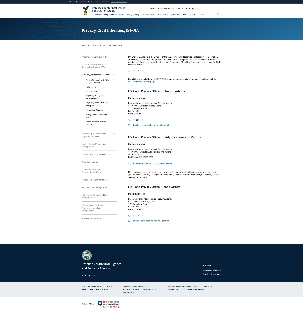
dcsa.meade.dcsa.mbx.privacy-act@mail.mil (152, 163)
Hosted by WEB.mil (88, 304)
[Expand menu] (114, 75)
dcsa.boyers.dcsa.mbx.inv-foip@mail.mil (151, 125)
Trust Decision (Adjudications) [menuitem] (168, 15)
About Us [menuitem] (192, 15)
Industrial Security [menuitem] (117, 15)
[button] (120, 2)
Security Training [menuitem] (132, 15)
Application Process (212, 270)
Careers (207, 265)
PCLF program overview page (141, 81)
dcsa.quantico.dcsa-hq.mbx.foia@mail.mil (151, 220)
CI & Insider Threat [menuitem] (148, 15)
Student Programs (211, 274)
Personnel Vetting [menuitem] (101, 15)
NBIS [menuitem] (184, 15)
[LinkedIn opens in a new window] (193, 8)
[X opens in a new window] (189, 8)
